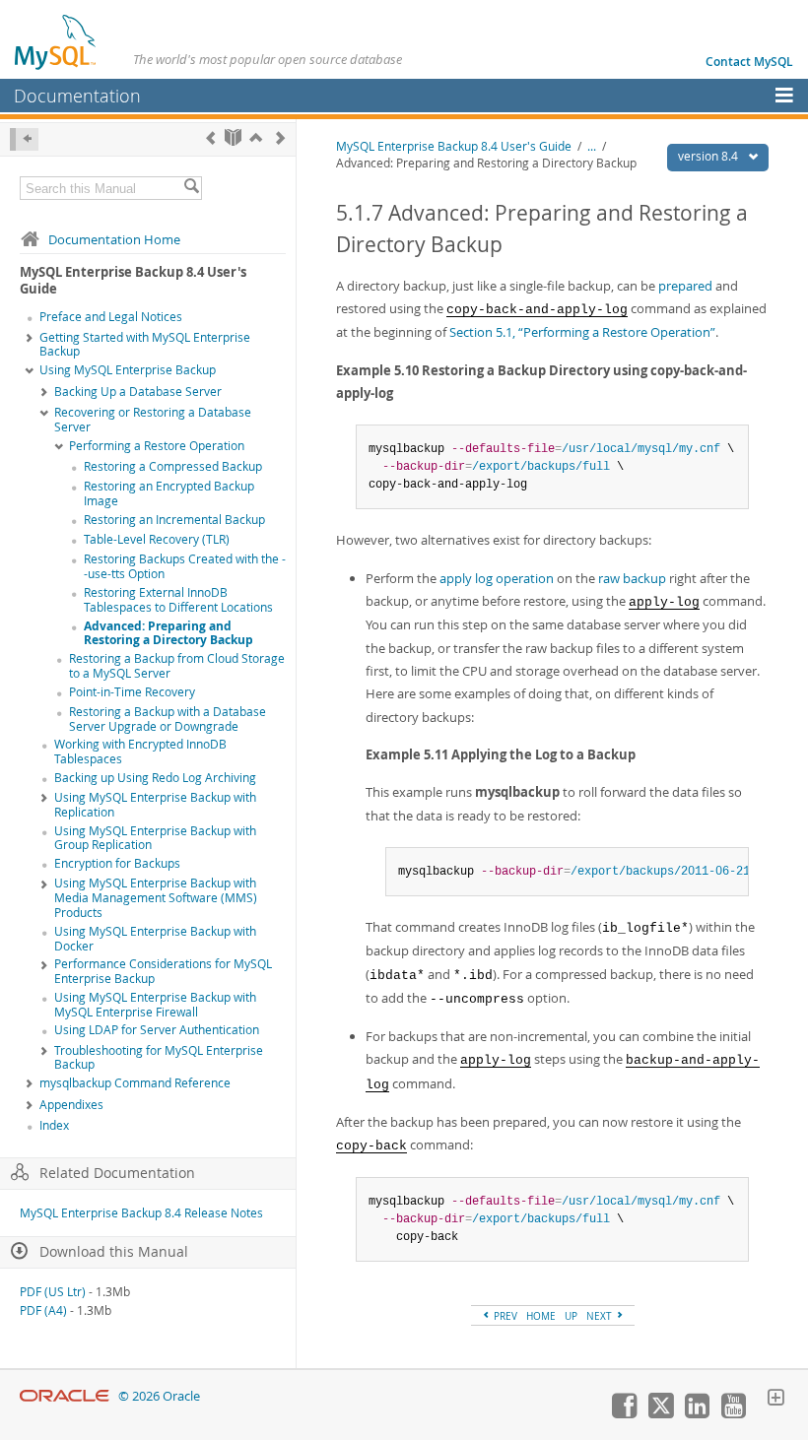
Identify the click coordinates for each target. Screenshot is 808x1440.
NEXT (600, 1316)
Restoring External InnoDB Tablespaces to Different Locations (178, 600)
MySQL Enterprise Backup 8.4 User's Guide (454, 146)
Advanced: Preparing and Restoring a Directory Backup (168, 633)
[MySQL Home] (56, 41)
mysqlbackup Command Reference (135, 1083)
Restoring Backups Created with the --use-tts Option (185, 566)
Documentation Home (114, 239)
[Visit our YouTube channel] (733, 1413)
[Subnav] (29, 339)
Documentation (77, 95)
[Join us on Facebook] (624, 1413)
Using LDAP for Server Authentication (156, 1029)
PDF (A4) (43, 1310)
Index (54, 1125)
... (591, 146)
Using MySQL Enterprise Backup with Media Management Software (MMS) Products (155, 898)
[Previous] (210, 137)
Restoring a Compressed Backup (173, 466)
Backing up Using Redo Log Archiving (155, 777)
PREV (504, 1316)
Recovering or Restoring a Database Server (152, 419)
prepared (685, 286)
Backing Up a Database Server (138, 391)
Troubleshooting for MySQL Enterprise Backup (158, 1058)
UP (571, 1316)
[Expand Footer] (775, 1399)
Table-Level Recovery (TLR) (157, 539)
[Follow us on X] (660, 1413)
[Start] (233, 137)
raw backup (632, 578)
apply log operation (496, 578)
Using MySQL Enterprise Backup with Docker (155, 938)
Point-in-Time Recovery (132, 692)
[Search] (191, 188)
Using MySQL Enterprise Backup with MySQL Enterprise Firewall (155, 1004)
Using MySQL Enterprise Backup (127, 369)
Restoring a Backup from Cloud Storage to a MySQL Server (177, 666)
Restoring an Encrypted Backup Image (169, 493)
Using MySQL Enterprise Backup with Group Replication (155, 838)
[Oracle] (64, 1396)
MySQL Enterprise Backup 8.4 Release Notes (141, 1213)
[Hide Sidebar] (24, 139)
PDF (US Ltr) (53, 1291)
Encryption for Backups (117, 863)
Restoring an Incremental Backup (174, 519)
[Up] (255, 137)
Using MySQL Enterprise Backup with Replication (155, 804)
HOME (541, 1316)
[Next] (280, 137)
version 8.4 (709, 156)
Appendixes (71, 1104)
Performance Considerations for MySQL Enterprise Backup (163, 971)
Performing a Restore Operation (156, 445)
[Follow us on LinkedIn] (696, 1413)
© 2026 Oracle (159, 1396)
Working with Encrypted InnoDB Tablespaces (140, 751)
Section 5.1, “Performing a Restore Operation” (582, 332)
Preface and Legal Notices (110, 316)
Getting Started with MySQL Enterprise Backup (144, 344)
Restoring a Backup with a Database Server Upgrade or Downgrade (167, 719)
